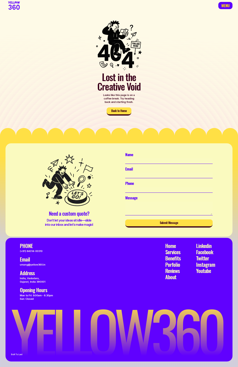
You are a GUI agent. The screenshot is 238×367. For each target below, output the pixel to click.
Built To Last (16, 354)
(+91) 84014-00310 (31, 251)
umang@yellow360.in (32, 264)
